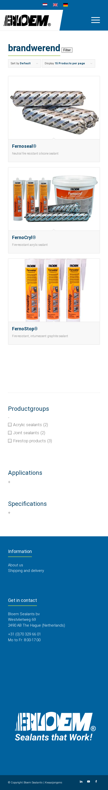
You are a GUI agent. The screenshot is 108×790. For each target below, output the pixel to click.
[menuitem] (45, 5)
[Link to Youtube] (88, 781)
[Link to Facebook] (96, 781)
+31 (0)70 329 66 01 (24, 634)
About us (15, 565)
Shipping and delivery (26, 570)
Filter (67, 50)
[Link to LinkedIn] (81, 781)
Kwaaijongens (53, 782)
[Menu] (93, 20)
